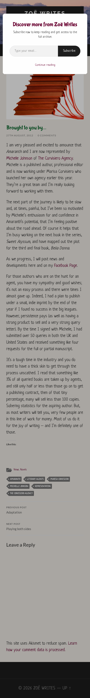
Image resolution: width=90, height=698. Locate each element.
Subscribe (69, 51)
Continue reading (45, 65)
